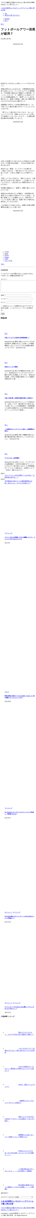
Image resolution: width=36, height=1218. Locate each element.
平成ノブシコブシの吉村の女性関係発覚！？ (17, 337)
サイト (3, 302)
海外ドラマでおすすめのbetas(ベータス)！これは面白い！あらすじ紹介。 (20, 1119)
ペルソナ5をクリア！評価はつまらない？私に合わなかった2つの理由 (20, 1050)
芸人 (2, 264)
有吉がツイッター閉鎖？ (11, 366)
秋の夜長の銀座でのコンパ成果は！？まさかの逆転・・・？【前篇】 (19, 1187)
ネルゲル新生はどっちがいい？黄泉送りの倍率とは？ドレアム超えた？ (19, 1068)
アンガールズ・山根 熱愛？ (12, 458)
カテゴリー (4, 1197)
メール (4, 299)
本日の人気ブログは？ (12, 15)
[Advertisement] (18, 63)
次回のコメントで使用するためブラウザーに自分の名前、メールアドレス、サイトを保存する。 (17, 308)
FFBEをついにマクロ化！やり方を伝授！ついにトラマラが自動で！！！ (19, 1153)
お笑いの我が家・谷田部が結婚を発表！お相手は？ (19, 398)
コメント (4, 279)
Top (6, 13)
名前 (3, 295)
